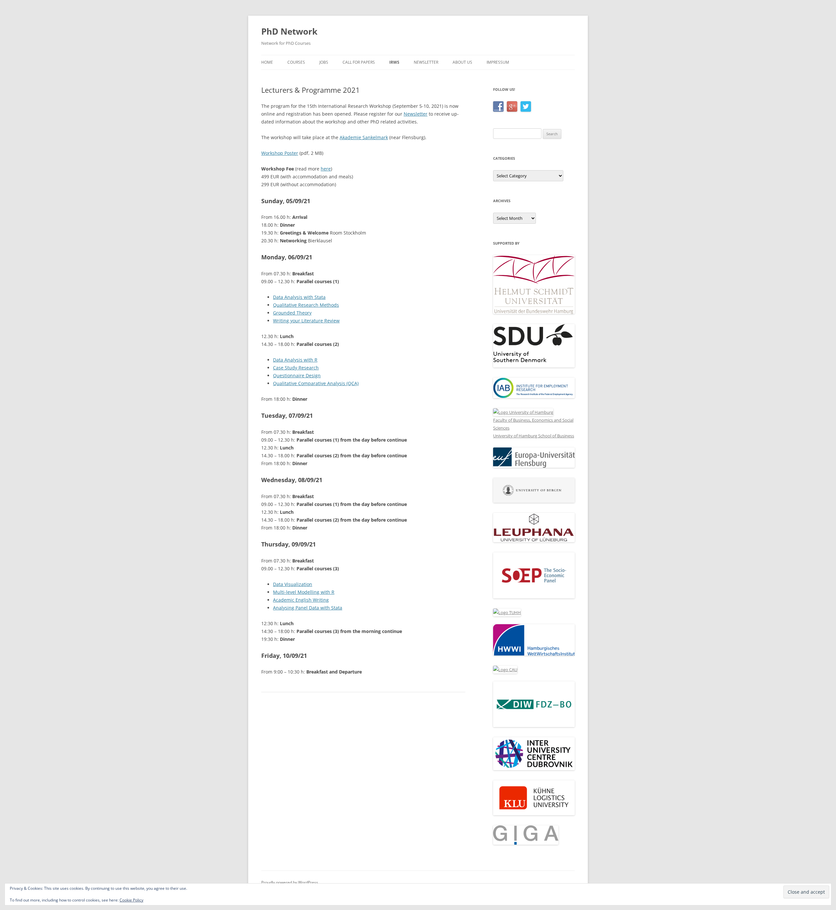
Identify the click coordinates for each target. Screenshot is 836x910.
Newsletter (426, 62)
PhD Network (289, 31)
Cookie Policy (131, 900)
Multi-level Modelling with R (303, 592)
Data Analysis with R (295, 360)
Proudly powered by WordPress (289, 882)
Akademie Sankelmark (364, 137)
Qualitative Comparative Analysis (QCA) (316, 383)
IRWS (394, 62)
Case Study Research (296, 368)
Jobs (323, 62)
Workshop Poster (279, 153)
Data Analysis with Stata (299, 297)
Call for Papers (359, 62)
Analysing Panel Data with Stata (307, 608)
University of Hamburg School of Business (533, 436)
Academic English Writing (301, 600)
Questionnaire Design (297, 375)
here (326, 169)
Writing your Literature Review (306, 320)
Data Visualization (292, 584)
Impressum (498, 62)
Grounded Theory (292, 313)
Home (267, 62)
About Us (462, 62)
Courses (296, 62)
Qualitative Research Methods (306, 305)
